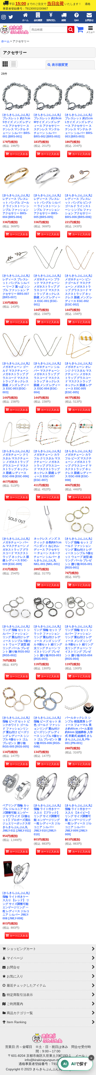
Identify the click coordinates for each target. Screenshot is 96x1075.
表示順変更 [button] (60, 65)
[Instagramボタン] (3, 17)
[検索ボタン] (70, 29)
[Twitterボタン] (10, 17)
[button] (90, 29)
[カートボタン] (79, 31)
